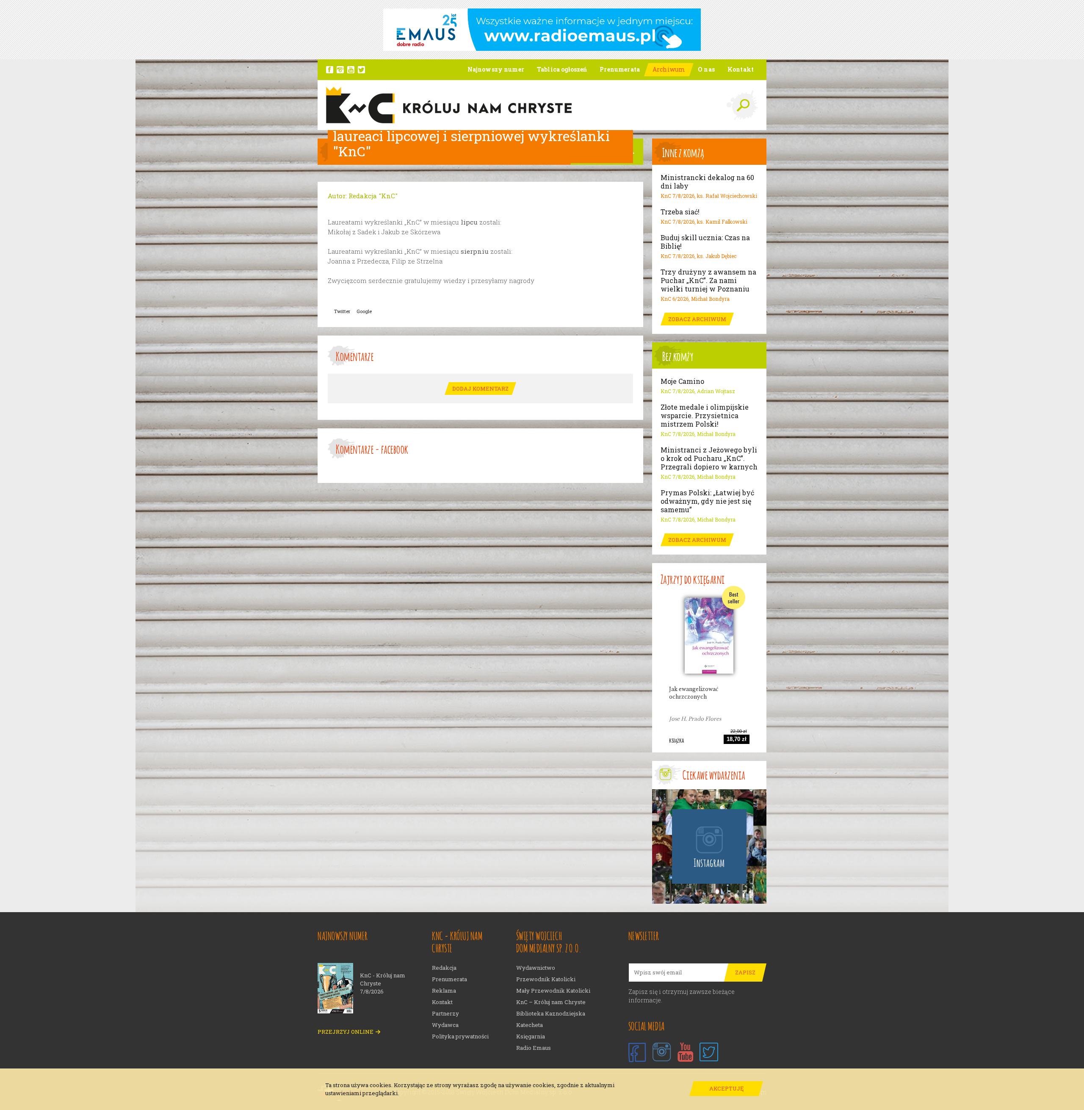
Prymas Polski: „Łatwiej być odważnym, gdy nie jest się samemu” (707, 501)
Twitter (342, 311)
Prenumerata (449, 979)
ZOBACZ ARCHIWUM (697, 319)
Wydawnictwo (535, 967)
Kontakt (442, 1002)
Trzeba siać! (680, 212)
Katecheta (529, 1025)
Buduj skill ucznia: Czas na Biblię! (705, 241)
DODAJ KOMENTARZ (480, 388)
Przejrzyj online (345, 1031)
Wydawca (445, 1025)
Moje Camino (682, 381)
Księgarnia (530, 1036)
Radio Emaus (533, 1048)
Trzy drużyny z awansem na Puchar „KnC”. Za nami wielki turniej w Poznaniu (708, 280)
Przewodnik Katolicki (545, 979)
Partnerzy (445, 1013)
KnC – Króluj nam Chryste (551, 1002)
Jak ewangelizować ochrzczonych (693, 693)
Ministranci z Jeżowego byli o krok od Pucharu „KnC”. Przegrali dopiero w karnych (709, 458)
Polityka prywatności (460, 1036)
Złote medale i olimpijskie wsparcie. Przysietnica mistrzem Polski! (705, 415)
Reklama (444, 990)
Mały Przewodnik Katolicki (553, 990)
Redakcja (444, 967)
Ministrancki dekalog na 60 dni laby (707, 181)
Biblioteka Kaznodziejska (550, 1013)
